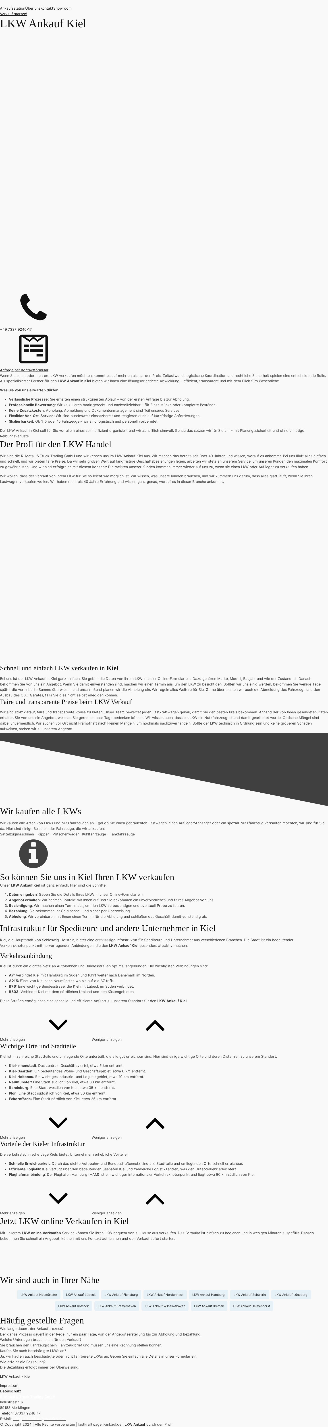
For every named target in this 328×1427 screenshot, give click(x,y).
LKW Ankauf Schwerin (250, 1294)
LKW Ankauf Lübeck (81, 1294)
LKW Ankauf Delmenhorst (251, 1306)
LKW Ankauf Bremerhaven (117, 1306)
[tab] (164, 1328)
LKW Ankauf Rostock (73, 1306)
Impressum (9, 1385)
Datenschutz (10, 1391)
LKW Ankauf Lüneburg (291, 1294)
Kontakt (46, 8)
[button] (46, 1039)
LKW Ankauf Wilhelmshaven (165, 1306)
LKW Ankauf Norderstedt (165, 1294)
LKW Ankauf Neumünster (39, 1294)
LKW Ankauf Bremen (209, 1306)
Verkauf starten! (13, 14)
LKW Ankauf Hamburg (208, 1294)
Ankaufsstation (12, 8)
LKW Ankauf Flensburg (121, 1294)
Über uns (32, 8)
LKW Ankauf (10, 1376)
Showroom (62, 8)
